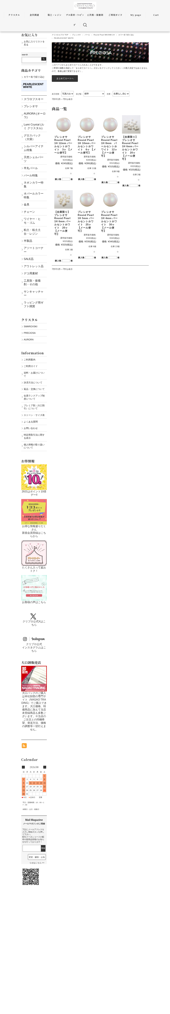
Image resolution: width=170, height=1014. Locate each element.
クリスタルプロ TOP (60, 35)
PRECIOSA (30, 333)
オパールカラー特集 (33, 195)
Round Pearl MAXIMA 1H (104, 35)
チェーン (29, 211)
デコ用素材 (31, 273)
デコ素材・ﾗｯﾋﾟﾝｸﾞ (75, 19)
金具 (26, 204)
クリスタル (14, 14)
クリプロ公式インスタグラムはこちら (34, 647)
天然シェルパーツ (33, 159)
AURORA (29, 339)
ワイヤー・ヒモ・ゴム (32, 220)
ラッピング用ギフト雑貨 (33, 304)
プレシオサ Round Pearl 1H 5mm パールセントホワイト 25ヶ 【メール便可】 (86, 221)
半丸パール (31, 168)
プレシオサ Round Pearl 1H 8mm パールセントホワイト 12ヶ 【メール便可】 (109, 146)
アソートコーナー (33, 249)
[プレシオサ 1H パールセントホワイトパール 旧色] (63, 199)
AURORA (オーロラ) (35, 115)
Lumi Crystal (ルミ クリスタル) (34, 126)
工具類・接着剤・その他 (32, 282)
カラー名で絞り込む (126, 35)
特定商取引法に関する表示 (34, 436)
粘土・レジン (55, 14)
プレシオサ (76, 35)
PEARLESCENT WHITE (33, 85)
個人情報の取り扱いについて (34, 446)
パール (87, 35)
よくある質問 (31, 421)
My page (135, 14)
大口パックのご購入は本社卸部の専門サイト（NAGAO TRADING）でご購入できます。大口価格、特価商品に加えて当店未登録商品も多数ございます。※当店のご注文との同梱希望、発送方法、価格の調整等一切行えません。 (34, 711)
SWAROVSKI (30, 326)
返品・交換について (34, 389)
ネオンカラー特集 (33, 184)
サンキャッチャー (33, 293)
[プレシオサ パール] (63, 124)
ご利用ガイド (115, 14)
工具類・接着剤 (95, 14)
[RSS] (24, 746)
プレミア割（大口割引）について (34, 407)
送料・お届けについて (34, 374)
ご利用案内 (29, 359)
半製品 (28, 240)
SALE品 (29, 259)
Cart (156, 14)
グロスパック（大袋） (32, 137)
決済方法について (33, 382)
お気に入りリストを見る (34, 43)
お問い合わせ (31, 428)
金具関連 (34, 14)
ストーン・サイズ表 (34, 415)
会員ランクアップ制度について (34, 397)
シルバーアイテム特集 (33, 148)
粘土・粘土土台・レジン (32, 231)
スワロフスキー (33, 99)
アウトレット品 (33, 266)
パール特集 (31, 175)
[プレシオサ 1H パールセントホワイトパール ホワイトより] (131, 124)
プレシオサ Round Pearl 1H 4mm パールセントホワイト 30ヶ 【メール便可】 (109, 221)
